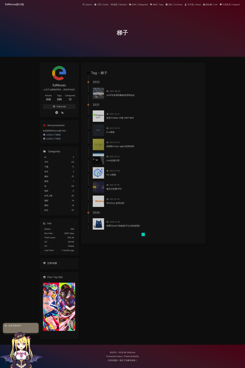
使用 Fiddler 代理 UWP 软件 (120, 118)
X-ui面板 (110, 132)
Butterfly (135, 356)
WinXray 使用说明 (115, 203)
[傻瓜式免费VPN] (98, 187)
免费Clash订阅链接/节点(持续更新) (123, 225)
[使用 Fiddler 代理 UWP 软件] (98, 116)
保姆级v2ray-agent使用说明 (120, 146)
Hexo (119, 356)
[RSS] (62, 112)
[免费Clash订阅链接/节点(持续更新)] (98, 224)
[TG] (57, 112)
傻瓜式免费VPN (114, 188)
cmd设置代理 (112, 160)
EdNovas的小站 (14, 4)
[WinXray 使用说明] (98, 201)
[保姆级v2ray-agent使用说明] (98, 144)
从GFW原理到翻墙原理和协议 (120, 95)
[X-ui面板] (98, 130)
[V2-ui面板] (98, 173)
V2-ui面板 (111, 174)
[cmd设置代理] (98, 158)
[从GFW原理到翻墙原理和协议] (98, 93)
